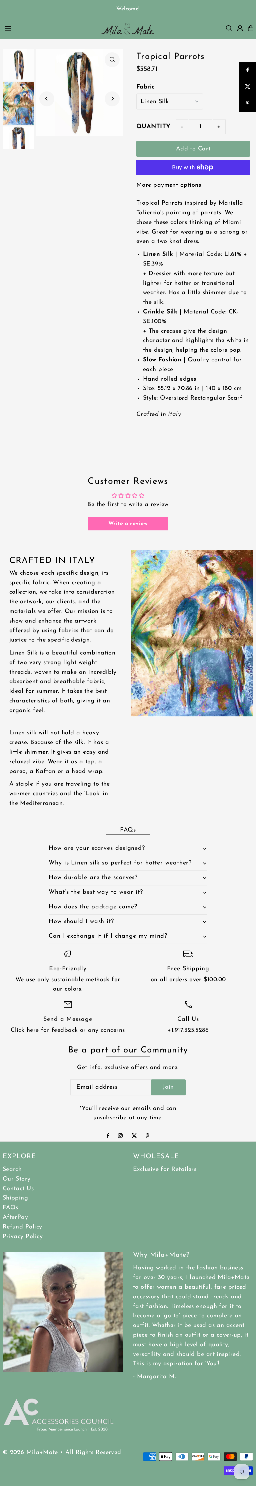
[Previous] (46, 98)
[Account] (240, 28)
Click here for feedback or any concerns (68, 1030)
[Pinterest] (147, 1137)
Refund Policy (22, 1227)
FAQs (10, 1208)
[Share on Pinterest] (247, 103)
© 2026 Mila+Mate (30, 1453)
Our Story (17, 1179)
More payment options (168, 185)
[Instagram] (120, 1137)
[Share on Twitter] (247, 87)
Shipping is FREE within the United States (127, 9)
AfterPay (15, 1217)
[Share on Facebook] (247, 70)
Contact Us (18, 1189)
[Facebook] (108, 1137)
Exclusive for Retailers (164, 1170)
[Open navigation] (48, 28)
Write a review (128, 523)
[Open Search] (229, 28)
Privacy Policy (23, 1237)
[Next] (112, 98)
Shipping (15, 1198)
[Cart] (250, 28)
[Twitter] (134, 1137)
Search (12, 1170)
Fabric (145, 87)
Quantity (153, 127)
